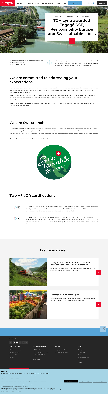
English (90, 3)
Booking (102, 3)
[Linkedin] (17, 342)
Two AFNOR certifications (19, 65)
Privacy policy (82, 350)
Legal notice (81, 352)
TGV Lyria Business (75, 3)
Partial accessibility (83, 357)
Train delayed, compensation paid (42, 352)
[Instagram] (14, 342)
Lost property (36, 359)
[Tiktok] (26, 342)
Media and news (14, 352)
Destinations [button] (19, 3)
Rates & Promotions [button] (33, 3)
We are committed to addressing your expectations (27, 60)
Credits (80, 355)
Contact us (36, 356)
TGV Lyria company (15, 350)
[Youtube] (23, 342)
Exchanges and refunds (39, 354)
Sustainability (13, 355)
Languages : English (62, 350)
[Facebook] (10, 342)
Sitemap (80, 360)
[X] (20, 342)
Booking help (36, 349)
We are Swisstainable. (18, 62)
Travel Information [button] (47, 3)
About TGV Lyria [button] (61, 3)
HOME (56, 16)
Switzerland (65, 352)
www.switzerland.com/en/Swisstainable (39, 139)
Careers (11, 357)
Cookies (80, 362)
